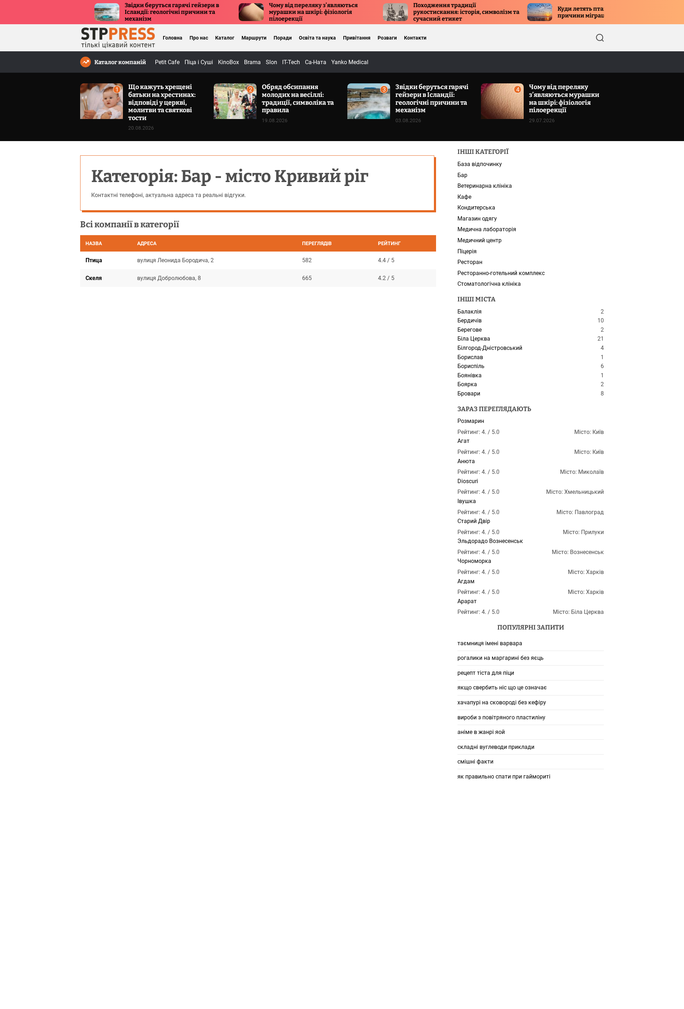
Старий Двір (473, 521)
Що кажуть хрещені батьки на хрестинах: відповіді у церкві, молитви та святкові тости (162, 102)
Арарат (467, 601)
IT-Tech (291, 62)
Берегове (469, 329)
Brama (252, 62)
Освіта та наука (317, 38)
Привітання (356, 38)
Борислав (470, 357)
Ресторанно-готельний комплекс (501, 273)
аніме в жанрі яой (481, 732)
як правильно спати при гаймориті (503, 776)
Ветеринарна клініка (484, 185)
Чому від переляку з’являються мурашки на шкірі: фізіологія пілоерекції (287, 12)
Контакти (415, 38)
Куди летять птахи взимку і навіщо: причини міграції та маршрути (582, 12)
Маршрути (254, 38)
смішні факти (475, 761)
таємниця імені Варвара (489, 643)
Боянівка (469, 375)
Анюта (466, 461)
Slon (271, 62)
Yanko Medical (349, 62)
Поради (283, 38)
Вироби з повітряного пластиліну (501, 717)
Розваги (387, 38)
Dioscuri (467, 481)
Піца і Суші (199, 62)
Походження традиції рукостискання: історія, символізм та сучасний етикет (440, 12)
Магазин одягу (477, 218)
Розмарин (470, 421)
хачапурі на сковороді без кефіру (501, 702)
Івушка (466, 501)
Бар (462, 175)
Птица (94, 260)
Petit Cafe (167, 62)
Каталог (224, 38)
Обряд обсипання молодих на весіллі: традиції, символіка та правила (298, 98)
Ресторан (469, 262)
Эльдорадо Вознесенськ (490, 541)
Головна (172, 38)
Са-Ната (315, 62)
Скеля (94, 278)
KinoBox (228, 62)
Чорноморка (474, 561)
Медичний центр (479, 240)
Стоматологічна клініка (489, 283)
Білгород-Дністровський (489, 348)
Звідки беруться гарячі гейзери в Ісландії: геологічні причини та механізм (146, 12)
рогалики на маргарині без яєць (500, 657)
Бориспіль (470, 366)
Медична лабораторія (486, 229)
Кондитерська (476, 207)
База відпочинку (479, 164)
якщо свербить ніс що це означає (502, 687)
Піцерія (467, 251)
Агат (463, 441)
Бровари (468, 393)
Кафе (464, 196)
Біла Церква (473, 338)
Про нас (199, 38)
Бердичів (469, 320)
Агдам (466, 581)
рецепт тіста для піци (485, 672)
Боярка (467, 384)
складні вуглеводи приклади (495, 747)
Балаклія (469, 311)
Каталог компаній (120, 62)
